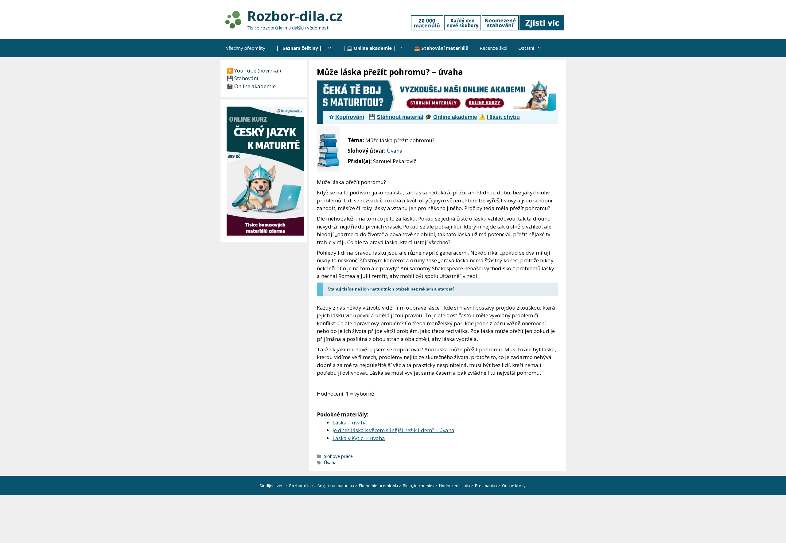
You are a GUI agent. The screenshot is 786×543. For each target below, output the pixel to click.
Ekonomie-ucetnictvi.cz (380, 485)
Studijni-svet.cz (273, 485)
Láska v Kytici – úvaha (359, 438)
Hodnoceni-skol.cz (456, 485)
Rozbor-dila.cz (295, 15)
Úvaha (395, 150)
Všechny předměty (245, 48)
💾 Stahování (242, 78)
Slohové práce (338, 456)
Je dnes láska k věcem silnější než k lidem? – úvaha (393, 430)
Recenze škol (493, 48)
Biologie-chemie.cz (420, 485)
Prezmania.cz (488, 485)
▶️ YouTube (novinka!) (254, 70)
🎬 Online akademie (251, 86)
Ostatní (526, 48)
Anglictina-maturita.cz (337, 485)
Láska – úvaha (350, 422)
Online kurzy (514, 485)
